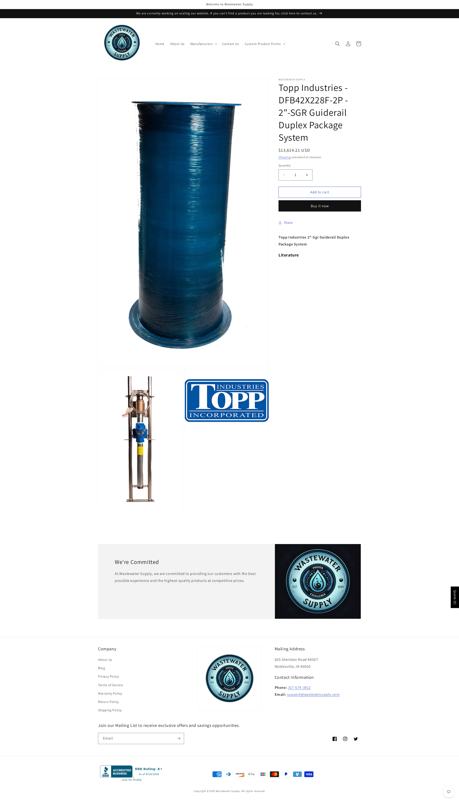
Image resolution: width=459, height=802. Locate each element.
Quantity (284, 165)
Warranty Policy (110, 693)
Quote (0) (455, 597)
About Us (105, 659)
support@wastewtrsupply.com (313, 694)
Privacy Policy (108, 676)
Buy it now (320, 206)
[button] (203, 44)
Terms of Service (110, 685)
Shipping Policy (110, 710)
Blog (101, 668)
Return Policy (108, 702)
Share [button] (288, 222)
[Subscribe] (178, 738)
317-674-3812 (299, 687)
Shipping (285, 157)
